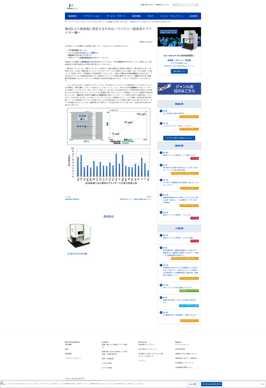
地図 (66, 349)
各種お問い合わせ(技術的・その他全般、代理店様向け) (114, 353)
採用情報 (68, 354)
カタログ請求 (107, 363)
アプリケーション (91, 16)
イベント (141, 361)
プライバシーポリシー (73, 358)
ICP (66, 46)
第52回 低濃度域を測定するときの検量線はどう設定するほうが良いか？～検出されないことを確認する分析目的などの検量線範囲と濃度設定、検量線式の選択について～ (180, 270)
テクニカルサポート (96, 22)
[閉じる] (262, 384)
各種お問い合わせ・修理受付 (186, 358)
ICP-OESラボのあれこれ (161, 22)
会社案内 (193, 16)
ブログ (150, 16)
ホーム (67, 22)
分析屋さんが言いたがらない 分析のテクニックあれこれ (128, 22)
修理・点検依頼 (107, 359)
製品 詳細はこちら (179, 71)
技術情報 (136, 16)
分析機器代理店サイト (183, 367)
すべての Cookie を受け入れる (211, 384)
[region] (133, 384)
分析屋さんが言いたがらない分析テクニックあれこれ (150, 355)
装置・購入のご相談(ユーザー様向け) (114, 346)
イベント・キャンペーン (171, 16)
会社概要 (68, 345)
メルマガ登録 (107, 368)
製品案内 (72, 16)
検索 (197, 5)
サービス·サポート (182, 345)
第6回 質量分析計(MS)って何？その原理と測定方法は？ (179, 300)
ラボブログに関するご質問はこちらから (179, 138)
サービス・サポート (116, 16)
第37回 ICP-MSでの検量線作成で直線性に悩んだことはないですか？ (181, 182)
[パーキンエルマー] (72, 7)
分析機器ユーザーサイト (184, 363)
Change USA (80, 378)
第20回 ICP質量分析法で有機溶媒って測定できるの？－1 (181, 315)
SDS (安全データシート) (147, 349)
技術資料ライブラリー (146, 345)
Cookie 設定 (193, 384)
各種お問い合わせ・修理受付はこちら (155, 5)
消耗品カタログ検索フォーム (186, 354)
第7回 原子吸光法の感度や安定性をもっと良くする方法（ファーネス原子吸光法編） (180, 167)
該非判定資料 (180, 349)
